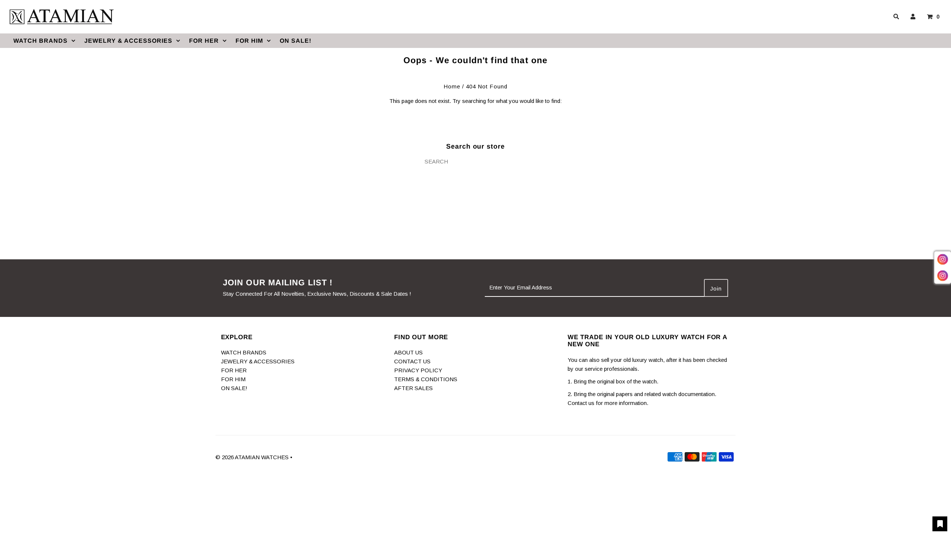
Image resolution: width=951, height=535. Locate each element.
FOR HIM (249, 41)
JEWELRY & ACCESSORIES (128, 41)
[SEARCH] (894, 16)
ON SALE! (295, 41)
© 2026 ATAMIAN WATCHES (252, 457)
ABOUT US (408, 352)
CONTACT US (412, 361)
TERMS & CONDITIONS (425, 379)
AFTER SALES (413, 388)
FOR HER (204, 41)
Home (452, 86)
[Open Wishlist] (939, 523)
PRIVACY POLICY (418, 370)
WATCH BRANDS (40, 41)
